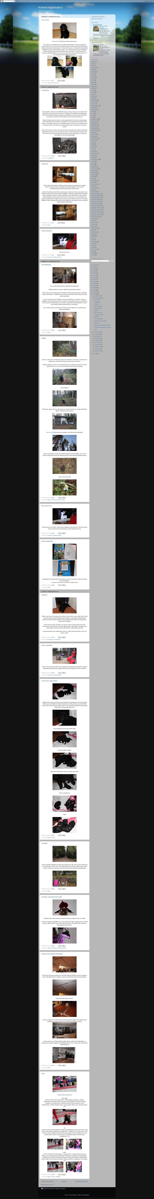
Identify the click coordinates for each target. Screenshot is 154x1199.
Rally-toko (93, 218)
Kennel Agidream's (50, 7)
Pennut (56, 82)
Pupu (92, 190)
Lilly (92, 144)
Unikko (93, 243)
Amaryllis (93, 67)
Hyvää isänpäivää (47, 541)
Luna (92, 149)
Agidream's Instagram (97, 18)
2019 (94, 281)
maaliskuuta (97, 346)
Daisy (92, 84)
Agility (92, 61)
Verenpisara (94, 249)
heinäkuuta (97, 338)
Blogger (87, 1195)
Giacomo (93, 101)
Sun (92, 237)
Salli (92, 230)
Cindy (92, 78)
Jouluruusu (94, 121)
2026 (94, 266)
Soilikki (93, 235)
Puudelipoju (45, 90)
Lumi (92, 147)
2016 (94, 287)
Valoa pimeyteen (46, 231)
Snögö (93, 234)
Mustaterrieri (50, 158)
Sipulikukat (94, 232)
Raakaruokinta (95, 216)
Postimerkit (94, 188)
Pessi (92, 178)
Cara (92, 75)
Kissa (92, 132)
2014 (94, 292)
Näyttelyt (58, 1176)
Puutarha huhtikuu (96, 199)
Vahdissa (44, 595)
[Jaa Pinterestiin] (64, 80)
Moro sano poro (46, 506)
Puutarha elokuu (95, 193)
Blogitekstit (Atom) (49, 1184)
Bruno (92, 73)
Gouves (93, 103)
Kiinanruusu (94, 130)
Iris (51, 1176)
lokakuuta (97, 332)
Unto (92, 245)
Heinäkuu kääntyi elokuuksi (103, 27)
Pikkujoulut (94, 180)
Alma (92, 65)
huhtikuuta (97, 344)
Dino (92, 90)
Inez (92, 115)
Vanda (93, 247)
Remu (92, 220)
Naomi (49, 837)
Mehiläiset (94, 153)
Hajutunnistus (94, 105)
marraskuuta (97, 298)
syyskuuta (97, 334)
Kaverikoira (94, 126)
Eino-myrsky (49, 432)
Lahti (43, 1073)
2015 (94, 290)
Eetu (92, 94)
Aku (92, 63)
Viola (92, 251)
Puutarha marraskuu (96, 209)
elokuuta (96, 336)
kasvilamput (62, 921)
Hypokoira (94, 109)
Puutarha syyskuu (96, 211)
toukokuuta (97, 342)
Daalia (93, 82)
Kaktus (93, 123)
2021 (94, 277)
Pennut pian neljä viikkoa (49, 681)
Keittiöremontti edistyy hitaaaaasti (52, 954)
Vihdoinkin (44, 164)
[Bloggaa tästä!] (59, 80)
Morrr (92, 155)
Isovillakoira (94, 119)
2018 (94, 283)
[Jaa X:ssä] (61, 80)
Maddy (93, 151)
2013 (94, 294)
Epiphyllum (94, 100)
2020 (94, 279)
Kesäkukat (94, 128)
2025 (94, 269)
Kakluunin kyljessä (98, 44)
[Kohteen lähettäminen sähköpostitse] (58, 80)
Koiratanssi (94, 138)
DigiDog (93, 86)
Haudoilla (44, 843)
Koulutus (93, 140)
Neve (54, 1176)
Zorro (92, 255)
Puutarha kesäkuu (96, 203)
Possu (93, 186)
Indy (92, 111)
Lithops (93, 146)
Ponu (92, 182)
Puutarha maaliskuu (96, 207)
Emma (93, 96)
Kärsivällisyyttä (46, 265)
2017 (94, 285)
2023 (94, 273)
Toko (92, 239)
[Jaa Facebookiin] (62, 80)
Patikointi (93, 172)
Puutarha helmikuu (96, 197)
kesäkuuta (97, 340)
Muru (92, 157)
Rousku (93, 224)
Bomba (93, 71)
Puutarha (49, 257)
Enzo (92, 98)
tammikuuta (97, 351)
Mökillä (43, 338)
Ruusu (93, 226)
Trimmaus (93, 241)
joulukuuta (97, 296)
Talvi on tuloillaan (46, 645)
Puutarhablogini (97, 24)
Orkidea (49, 948)
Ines (92, 113)
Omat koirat (57, 639)
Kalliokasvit (94, 124)
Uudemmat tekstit (47, 1181)
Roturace (93, 222)
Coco (53, 82)
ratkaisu (70, 925)
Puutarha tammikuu (96, 213)
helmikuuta (97, 348)
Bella (48, 1176)
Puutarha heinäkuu (96, 195)
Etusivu (64, 1181)
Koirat (92, 136)
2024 (94, 271)
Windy (93, 253)
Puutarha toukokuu (96, 214)
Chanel (49, 82)
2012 (94, 353)
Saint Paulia (94, 228)
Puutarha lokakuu (57, 257)
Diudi (92, 92)
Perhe (48, 225)
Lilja (92, 142)
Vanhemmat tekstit (81, 1181)
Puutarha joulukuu (96, 201)
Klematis (93, 134)
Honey (93, 107)
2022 (94, 275)
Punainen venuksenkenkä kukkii (51, 897)
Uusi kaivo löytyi (103, 46)
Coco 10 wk (45, 20)
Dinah (92, 88)
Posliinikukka (94, 184)
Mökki (48, 499)
